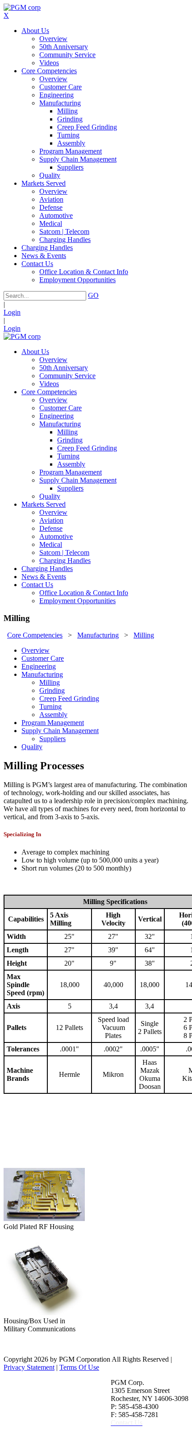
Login (12, 312)
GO (93, 295)
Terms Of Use (79, 1367)
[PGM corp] (22, 7)
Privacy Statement (29, 1367)
